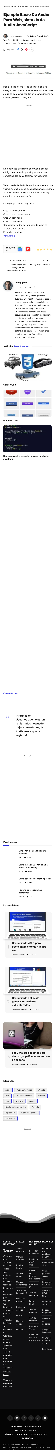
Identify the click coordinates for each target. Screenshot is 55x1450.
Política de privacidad (26, 1430)
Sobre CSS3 (9, 384)
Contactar (27, 1438)
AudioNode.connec (29, 1113)
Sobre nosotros (39, 1434)
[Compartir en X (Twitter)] (22, 49)
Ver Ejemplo (9, 236)
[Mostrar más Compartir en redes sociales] (32, 49)
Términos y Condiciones (16, 1434)
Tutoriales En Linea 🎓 (11, 6)
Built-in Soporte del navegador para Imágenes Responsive (15, 267)
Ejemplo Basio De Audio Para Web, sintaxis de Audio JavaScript (26, 19)
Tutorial (40, 36)
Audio (10, 40)
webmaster (10, 1118)
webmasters (37, 40)
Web (7, 1095)
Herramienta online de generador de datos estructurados (25, 1002)
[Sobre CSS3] (27, 367)
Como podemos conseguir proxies (35, 878)
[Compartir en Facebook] (18, 49)
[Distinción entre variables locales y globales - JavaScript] (27, 438)
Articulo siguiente (38, 261)
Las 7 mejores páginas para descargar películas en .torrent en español (31, 1056)
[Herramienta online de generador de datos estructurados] (27, 980)
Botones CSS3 (10, 420)
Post (7, 1101)
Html (20, 40)
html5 (15, 40)
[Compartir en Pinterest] (26, 49)
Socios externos (33, 1427)
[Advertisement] (27, 134)
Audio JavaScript (24, 1090)
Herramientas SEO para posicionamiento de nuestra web (29, 947)
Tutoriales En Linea (24, 1095)
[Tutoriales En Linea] (8, 1250)
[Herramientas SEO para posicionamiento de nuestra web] (27, 925)
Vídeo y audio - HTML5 (40, 265)
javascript (27, 40)
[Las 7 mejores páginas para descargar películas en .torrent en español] (27, 1035)
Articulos (19, 1101)
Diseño (32, 1101)
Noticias (24, 6)
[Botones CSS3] (27, 403)
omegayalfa (17, 36)
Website (41, 1090)
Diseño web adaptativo (15, 1107)
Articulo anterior (17, 261)
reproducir (10, 1113)
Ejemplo (35, 1107)
